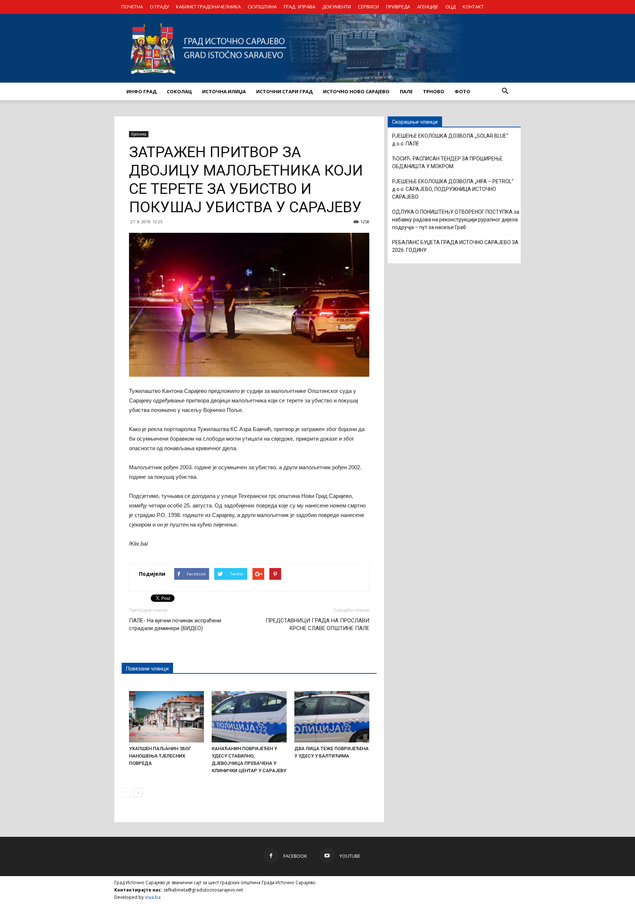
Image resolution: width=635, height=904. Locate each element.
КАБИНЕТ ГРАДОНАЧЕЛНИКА (208, 6)
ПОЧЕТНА (132, 6)
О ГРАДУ (159, 6)
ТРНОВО (433, 91)
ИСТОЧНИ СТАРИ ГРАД (284, 91)
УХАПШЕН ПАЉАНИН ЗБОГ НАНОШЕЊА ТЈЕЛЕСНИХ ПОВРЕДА (160, 756)
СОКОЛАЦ (179, 91)
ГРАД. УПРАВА (299, 6)
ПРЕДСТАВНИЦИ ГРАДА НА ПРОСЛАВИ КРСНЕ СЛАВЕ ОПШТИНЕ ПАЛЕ (317, 624)
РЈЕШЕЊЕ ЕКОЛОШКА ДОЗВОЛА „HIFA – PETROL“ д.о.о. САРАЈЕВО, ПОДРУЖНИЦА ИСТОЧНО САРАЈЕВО (452, 189)
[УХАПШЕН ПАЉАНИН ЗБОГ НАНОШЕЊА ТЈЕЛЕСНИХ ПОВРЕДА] (166, 716)
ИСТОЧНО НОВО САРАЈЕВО (356, 91)
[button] (505, 91)
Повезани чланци (147, 669)
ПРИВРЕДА (398, 6)
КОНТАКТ (473, 6)
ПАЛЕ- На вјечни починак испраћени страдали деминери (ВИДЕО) (175, 624)
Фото (462, 91)
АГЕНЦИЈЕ (427, 6)
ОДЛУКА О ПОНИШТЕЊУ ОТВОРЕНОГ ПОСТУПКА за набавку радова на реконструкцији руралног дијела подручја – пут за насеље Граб (455, 219)
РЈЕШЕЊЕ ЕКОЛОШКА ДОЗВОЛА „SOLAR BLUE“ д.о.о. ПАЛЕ (450, 140)
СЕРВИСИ (368, 6)
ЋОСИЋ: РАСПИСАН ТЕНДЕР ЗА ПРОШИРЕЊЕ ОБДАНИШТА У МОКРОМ (447, 162)
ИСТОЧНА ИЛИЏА (224, 91)
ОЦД (450, 6)
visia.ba (153, 897)
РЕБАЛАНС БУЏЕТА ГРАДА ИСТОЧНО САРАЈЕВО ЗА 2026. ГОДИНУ (455, 246)
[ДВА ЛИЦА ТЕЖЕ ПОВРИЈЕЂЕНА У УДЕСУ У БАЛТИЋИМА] (331, 716)
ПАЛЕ (406, 91)
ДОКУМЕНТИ (336, 6)
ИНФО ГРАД (141, 91)
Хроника (138, 134)
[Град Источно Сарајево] (317, 48)
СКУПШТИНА (262, 6)
